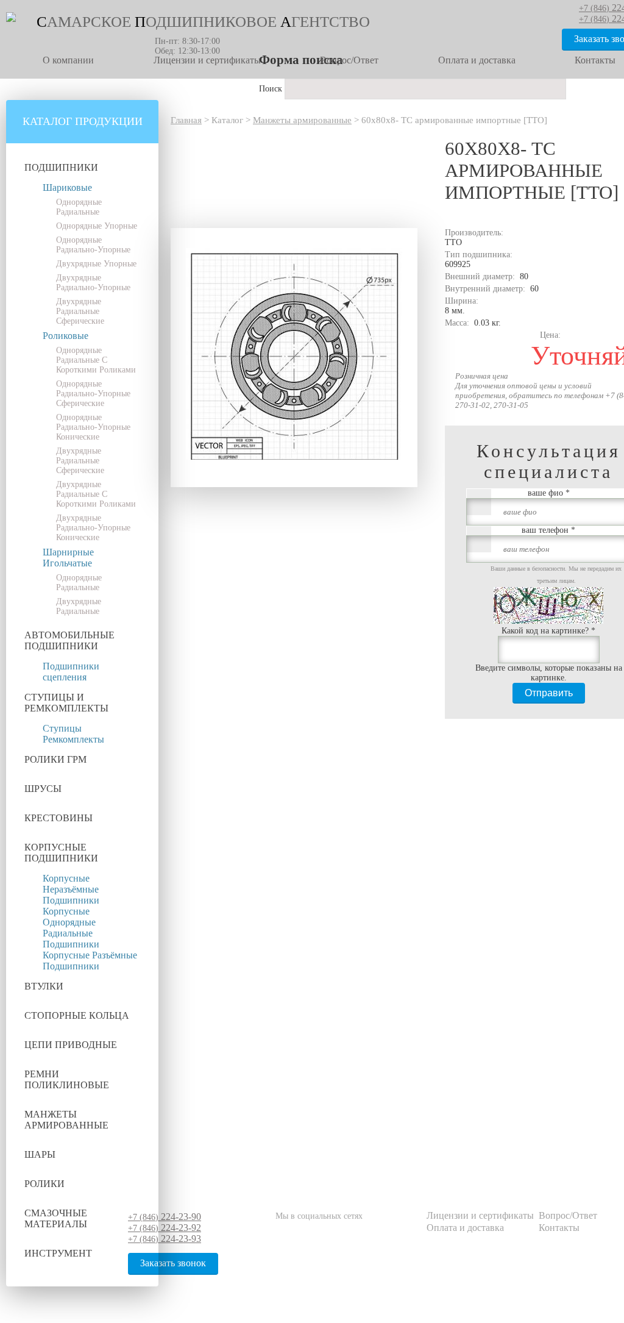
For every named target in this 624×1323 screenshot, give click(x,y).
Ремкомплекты (73, 739)
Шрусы (43, 788)
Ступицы (62, 728)
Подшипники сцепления (71, 671)
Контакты (559, 1227)
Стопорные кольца (76, 1015)
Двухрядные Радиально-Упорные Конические (93, 527)
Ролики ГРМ (55, 759)
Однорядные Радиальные (79, 207)
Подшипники (61, 167)
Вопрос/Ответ (349, 60)
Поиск (272, 88)
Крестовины (58, 818)
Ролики (44, 1184)
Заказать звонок (173, 1263)
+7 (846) (164, 1217)
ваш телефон (548, 530)
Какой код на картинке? (548, 630)
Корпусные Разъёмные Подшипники (90, 960)
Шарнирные (68, 552)
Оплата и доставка (477, 60)
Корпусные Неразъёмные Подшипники (71, 889)
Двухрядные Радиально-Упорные (93, 282)
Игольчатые (67, 563)
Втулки (43, 986)
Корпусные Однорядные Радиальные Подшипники (71, 927)
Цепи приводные (70, 1045)
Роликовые (65, 335)
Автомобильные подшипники (69, 640)
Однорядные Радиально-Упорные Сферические (93, 393)
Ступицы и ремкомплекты (66, 702)
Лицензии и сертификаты (207, 60)
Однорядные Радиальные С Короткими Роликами (96, 360)
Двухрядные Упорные (96, 263)
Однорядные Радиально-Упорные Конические (93, 427)
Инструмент (58, 1253)
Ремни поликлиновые (66, 1079)
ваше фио (549, 492)
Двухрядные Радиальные (78, 606)
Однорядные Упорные (96, 225)
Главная (186, 120)
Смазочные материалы (55, 1218)
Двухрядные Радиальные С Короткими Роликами (96, 494)
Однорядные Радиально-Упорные (93, 244)
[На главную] (11, 19)
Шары (39, 1154)
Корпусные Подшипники (61, 852)
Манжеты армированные (66, 1119)
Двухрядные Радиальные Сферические (80, 311)
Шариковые (67, 187)
